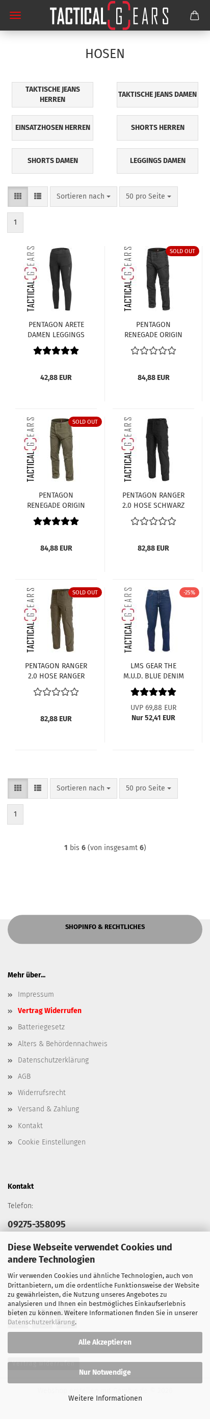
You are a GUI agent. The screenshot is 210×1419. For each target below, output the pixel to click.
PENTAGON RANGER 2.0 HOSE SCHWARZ (153, 499)
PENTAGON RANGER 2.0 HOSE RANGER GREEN (56, 670)
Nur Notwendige (105, 1372)
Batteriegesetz (41, 1027)
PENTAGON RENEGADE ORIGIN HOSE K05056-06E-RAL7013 (56, 499)
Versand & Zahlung (48, 1109)
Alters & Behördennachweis (63, 1044)
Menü (15, 15)
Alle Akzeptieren (105, 1342)
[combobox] (83, 196)
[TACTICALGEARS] (105, 15)
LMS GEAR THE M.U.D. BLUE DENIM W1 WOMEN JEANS (153, 670)
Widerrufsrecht (42, 1092)
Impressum (36, 994)
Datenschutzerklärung (41, 1322)
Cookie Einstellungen (52, 1142)
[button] (18, 196)
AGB (24, 1076)
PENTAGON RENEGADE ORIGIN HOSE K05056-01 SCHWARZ (153, 329)
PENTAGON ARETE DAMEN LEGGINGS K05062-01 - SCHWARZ (56, 329)
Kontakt (30, 1126)
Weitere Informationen (105, 1398)
